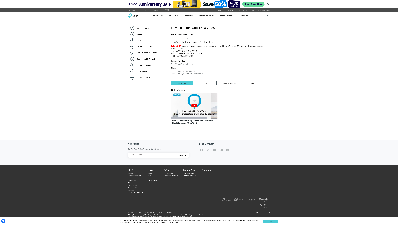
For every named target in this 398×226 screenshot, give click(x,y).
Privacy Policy (132, 183)
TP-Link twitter (228, 150)
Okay (270, 221)
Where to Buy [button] (243, 10)
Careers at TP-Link (133, 188)
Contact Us (131, 178)
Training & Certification (189, 175)
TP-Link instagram (208, 150)
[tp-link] (226, 199)
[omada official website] (155, 10)
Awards (150, 183)
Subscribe (182, 155)
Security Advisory (153, 178)
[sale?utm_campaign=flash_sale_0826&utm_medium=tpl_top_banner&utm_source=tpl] (199, 4)
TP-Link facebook (201, 150)
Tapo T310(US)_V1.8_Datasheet (183, 64)
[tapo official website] (144, 10)
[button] (194, 106)
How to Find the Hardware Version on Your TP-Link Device (192, 42)
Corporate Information (134, 175)
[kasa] (238, 199)
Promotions (206, 170)
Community (230, 10)
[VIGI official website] (167, 10)
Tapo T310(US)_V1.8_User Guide (183, 71)
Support (219, 10)
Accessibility (131, 190)
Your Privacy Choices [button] (134, 185)
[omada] (263, 199)
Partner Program (168, 173)
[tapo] (251, 199)
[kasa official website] (132, 10)
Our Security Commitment (135, 192)
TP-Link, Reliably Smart (133, 15)
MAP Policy (167, 178)
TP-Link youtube (214, 150)
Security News (152, 180)
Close (268, 4)
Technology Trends (188, 173)
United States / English (262, 10)
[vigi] (263, 205)
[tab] (182, 83)
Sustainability (132, 180)
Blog (149, 175)
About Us (130, 173)
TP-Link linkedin (221, 150)
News (150, 173)
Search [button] (268, 15)
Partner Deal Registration (171, 175)
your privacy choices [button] (176, 222)
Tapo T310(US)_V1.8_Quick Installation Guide (188, 73)
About (130, 170)
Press (150, 170)
